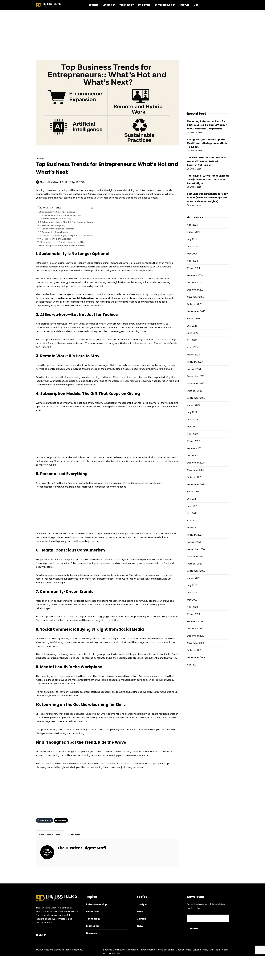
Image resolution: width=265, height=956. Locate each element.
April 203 (191, 664)
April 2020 (192, 607)
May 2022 (192, 426)
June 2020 (192, 592)
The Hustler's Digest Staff (53, 182)
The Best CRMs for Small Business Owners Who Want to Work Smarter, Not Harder (206, 161)
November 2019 (195, 643)
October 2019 (194, 650)
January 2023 (194, 369)
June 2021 (192, 506)
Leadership (109, 5)
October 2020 (194, 563)
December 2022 (196, 376)
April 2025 (192, 224)
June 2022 (192, 419)
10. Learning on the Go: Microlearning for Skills (62, 242)
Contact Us (114, 953)
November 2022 (195, 383)
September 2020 (196, 570)
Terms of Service (165, 949)
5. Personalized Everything (52, 225)
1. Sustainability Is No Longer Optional (57, 212)
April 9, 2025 (78, 182)
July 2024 (192, 239)
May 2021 (192, 513)
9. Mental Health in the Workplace (56, 238)
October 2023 (194, 304)
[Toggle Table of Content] (91, 208)
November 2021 (195, 470)
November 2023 (195, 297)
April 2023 (192, 347)
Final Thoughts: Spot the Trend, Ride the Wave (62, 245)
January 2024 (194, 282)
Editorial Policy (200, 949)
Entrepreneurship (165, 5)
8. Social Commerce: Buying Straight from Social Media (66, 235)
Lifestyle (184, 5)
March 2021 (193, 527)
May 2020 (192, 599)
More (197, 5)
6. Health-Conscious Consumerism (56, 228)
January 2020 (194, 628)
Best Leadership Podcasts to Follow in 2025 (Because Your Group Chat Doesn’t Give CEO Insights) (207, 197)
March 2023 (193, 354)
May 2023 (192, 340)
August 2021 (193, 491)
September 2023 (196, 311)
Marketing (144, 5)
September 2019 (196, 657)
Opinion (141, 918)
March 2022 (193, 441)
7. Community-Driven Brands (53, 232)
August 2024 (193, 232)
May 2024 (192, 253)
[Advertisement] (132, 29)
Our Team (215, 949)
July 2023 (192, 325)
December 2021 (195, 462)
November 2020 (195, 556)
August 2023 (193, 318)
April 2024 (192, 260)
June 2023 (192, 333)
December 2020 (196, 549)
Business (93, 5)
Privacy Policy (147, 949)
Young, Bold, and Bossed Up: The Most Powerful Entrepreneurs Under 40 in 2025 (207, 143)
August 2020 (193, 578)
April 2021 (192, 520)
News (140, 911)
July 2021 (191, 498)
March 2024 (193, 268)
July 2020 (192, 585)
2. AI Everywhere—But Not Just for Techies (60, 215)
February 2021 (194, 534)
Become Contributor (114, 949)
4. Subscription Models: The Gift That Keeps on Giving (66, 222)
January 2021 (194, 542)
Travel (140, 926)
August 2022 (193, 405)
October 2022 (194, 390)
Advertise (133, 949)
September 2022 (196, 398)
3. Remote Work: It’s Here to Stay (55, 218)
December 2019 (195, 635)
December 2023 (196, 289)
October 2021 (194, 477)
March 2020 (193, 614)
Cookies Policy (183, 949)
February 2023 (195, 361)
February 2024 (195, 275)
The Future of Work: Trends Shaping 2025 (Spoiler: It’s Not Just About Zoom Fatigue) (208, 179)
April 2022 (192, 434)
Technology (126, 5)
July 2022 (192, 412)
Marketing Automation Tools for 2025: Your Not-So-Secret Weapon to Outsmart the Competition (207, 125)
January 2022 (194, 455)
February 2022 (195, 448)
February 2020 (195, 621)
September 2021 (196, 484)
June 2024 (192, 246)
